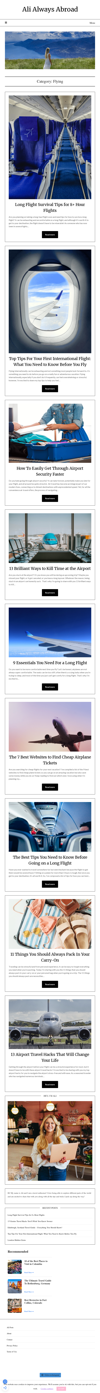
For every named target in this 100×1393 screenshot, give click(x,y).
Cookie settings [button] (47, 1388)
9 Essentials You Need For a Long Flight (50, 662)
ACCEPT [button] (61, 1389)
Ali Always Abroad (50, 9)
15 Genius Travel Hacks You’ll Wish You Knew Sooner (30, 1221)
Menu (92, 22)
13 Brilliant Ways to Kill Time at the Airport (50, 568)
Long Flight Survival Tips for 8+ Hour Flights (26, 1215)
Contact (9, 1339)
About (9, 1333)
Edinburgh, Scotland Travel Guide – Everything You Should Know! (35, 1227)
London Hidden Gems (17, 1240)
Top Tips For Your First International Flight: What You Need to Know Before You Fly (42, 1233)
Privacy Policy (12, 1345)
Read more (50, 234)
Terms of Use (12, 1351)
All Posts (10, 1327)
